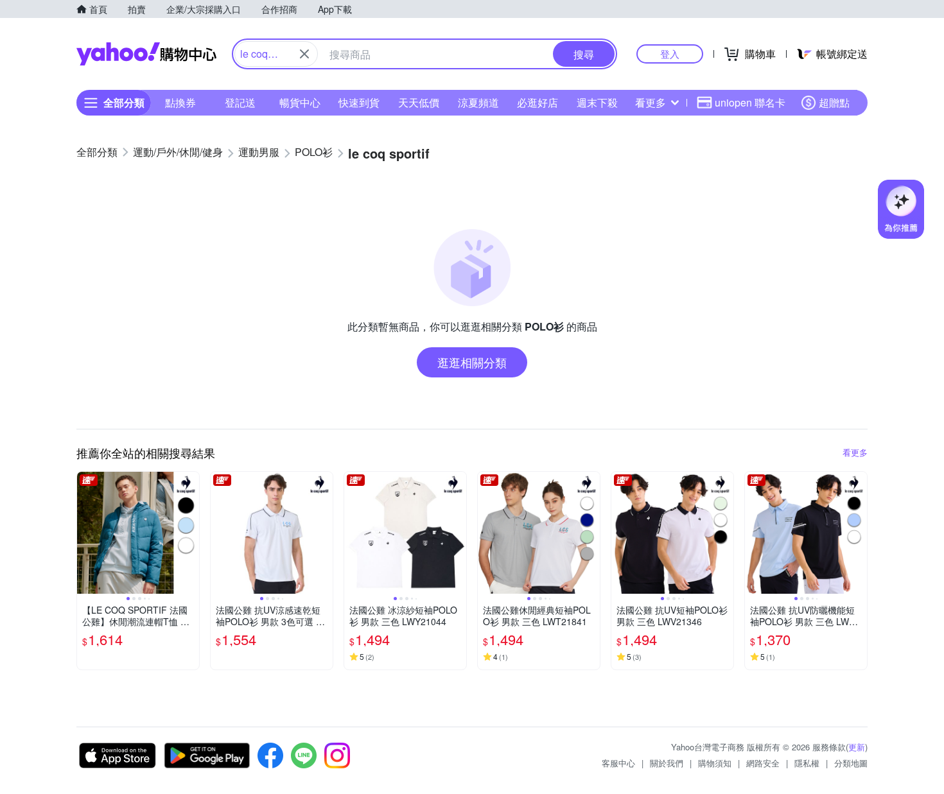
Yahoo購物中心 (146, 54)
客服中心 (618, 763)
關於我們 (666, 763)
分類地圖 (851, 763)
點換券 (180, 102)
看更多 (650, 102)
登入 (669, 53)
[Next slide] (190, 533)
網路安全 (763, 763)
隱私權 (806, 763)
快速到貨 (359, 102)
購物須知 (714, 763)
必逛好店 (537, 102)
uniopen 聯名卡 (750, 102)
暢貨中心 (299, 102)
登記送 (240, 102)
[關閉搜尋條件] (304, 54)
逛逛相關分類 (472, 362)
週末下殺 (597, 102)
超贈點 (834, 102)
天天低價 (418, 102)
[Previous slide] (85, 533)
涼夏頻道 (478, 102)
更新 (856, 747)
